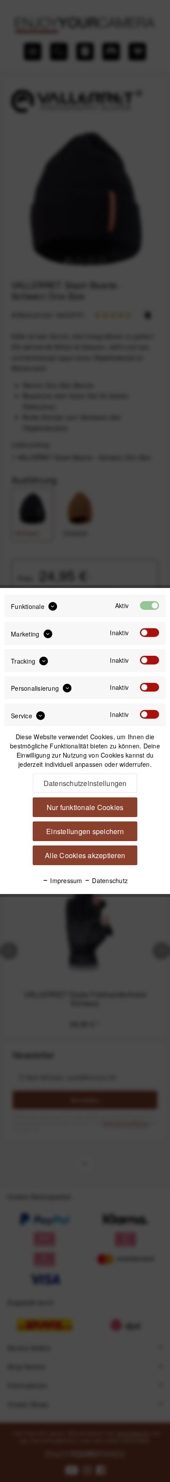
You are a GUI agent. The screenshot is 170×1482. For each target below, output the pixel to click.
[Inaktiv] (149, 632)
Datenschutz (109, 880)
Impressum (65, 880)
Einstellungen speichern (85, 831)
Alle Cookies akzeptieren (85, 855)
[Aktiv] (149, 605)
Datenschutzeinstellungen (85, 783)
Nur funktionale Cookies (85, 807)
